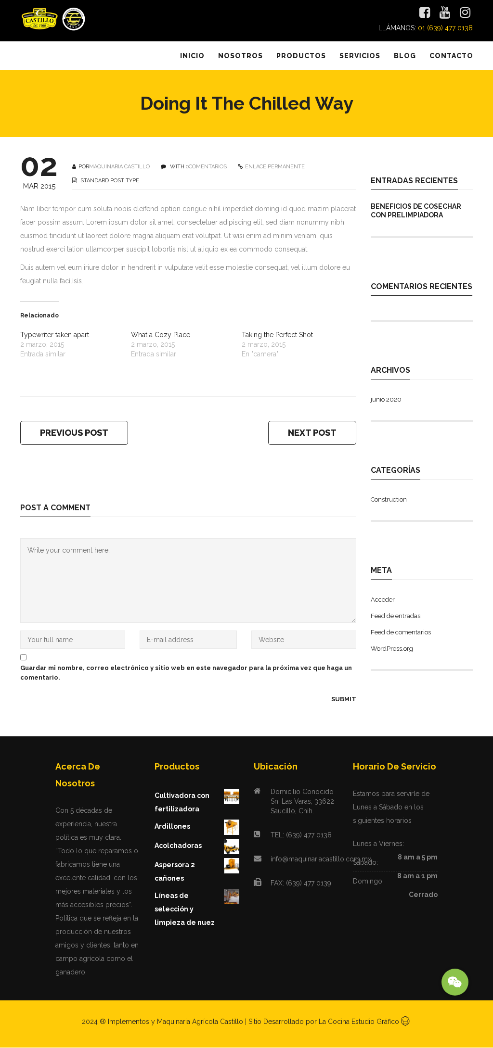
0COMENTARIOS (206, 167)
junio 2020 (386, 399)
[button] (454, 982)
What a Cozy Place (160, 335)
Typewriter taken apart (54, 335)
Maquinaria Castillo (119, 167)
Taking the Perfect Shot (277, 335)
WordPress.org (392, 648)
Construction (389, 499)
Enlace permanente (275, 167)
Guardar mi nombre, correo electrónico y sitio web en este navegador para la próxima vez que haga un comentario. (186, 672)
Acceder (383, 599)
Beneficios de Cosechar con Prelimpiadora (416, 210)
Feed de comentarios (401, 632)
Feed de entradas (395, 615)
